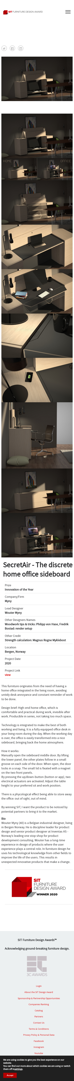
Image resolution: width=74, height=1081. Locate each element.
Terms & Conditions (39, 1028)
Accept (10, 1075)
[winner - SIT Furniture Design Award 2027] (37, 12)
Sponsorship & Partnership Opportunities (39, 998)
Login (39, 985)
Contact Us (38, 1022)
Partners (38, 1016)
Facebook (39, 1041)
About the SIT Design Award (38, 992)
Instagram (39, 1047)
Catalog (39, 1010)
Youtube (38, 1053)
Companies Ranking (39, 1004)
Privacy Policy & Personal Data (38, 1034)
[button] (4, 48)
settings (18, 1069)
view (8, 675)
